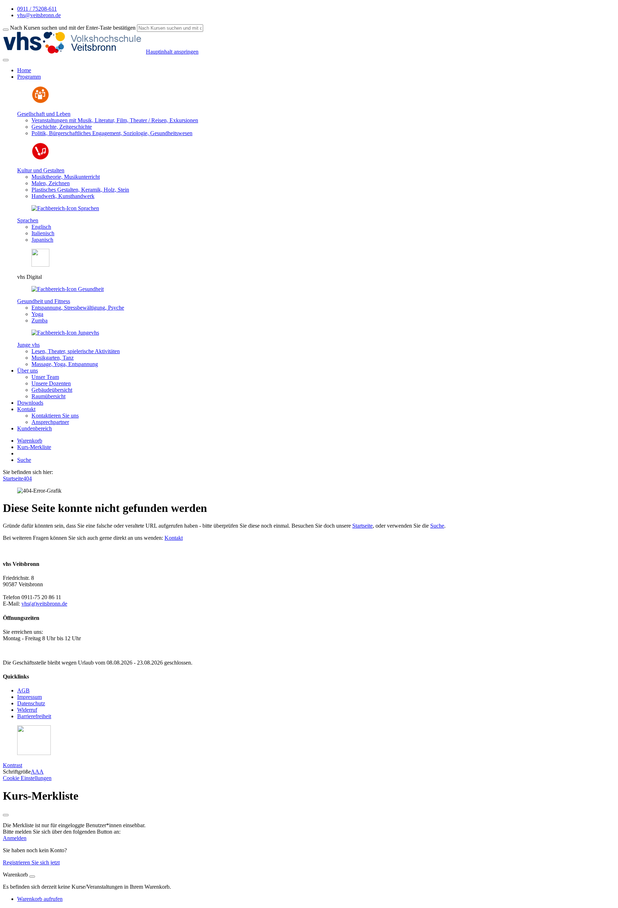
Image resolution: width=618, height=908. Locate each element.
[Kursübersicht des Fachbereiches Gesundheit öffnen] (67, 289)
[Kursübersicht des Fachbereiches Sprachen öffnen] (65, 208)
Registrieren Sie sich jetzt (31, 862)
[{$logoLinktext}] (74, 52)
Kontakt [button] (26, 409)
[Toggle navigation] (6, 60)
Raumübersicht (48, 396)
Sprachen (27, 220)
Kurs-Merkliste (34, 447)
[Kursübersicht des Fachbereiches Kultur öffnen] (40, 158)
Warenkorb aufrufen (40, 899)
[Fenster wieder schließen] (6, 815)
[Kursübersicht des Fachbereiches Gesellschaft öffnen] (40, 102)
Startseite (13, 478)
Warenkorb (29, 441)
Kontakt (174, 538)
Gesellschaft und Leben (43, 114)
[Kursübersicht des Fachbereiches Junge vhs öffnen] (65, 333)
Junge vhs (28, 345)
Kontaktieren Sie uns (55, 416)
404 (27, 478)
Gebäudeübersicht (51, 390)
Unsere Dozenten (51, 383)
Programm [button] (29, 77)
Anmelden (14, 838)
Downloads (30, 403)
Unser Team (45, 377)
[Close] (32, 876)
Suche (24, 460)
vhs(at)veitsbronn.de (44, 604)
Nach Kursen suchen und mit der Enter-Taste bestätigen (73, 28)
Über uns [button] (27, 370)
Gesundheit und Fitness (43, 301)
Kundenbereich (34, 428)
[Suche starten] (6, 30)
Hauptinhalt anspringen (172, 52)
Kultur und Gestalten (40, 170)
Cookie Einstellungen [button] (27, 778)
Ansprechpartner (50, 422)
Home (24, 70)
